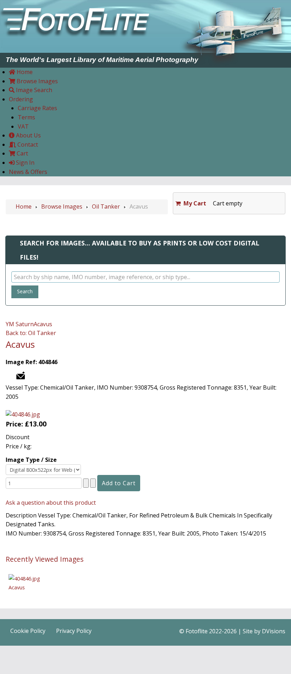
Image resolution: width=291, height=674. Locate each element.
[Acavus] (24, 577)
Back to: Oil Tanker (31, 333)
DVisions (273, 631)
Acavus (43, 324)
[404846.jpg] (23, 414)
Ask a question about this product (51, 502)
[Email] (20, 375)
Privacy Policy (74, 631)
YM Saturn (20, 324)
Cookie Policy (27, 631)
